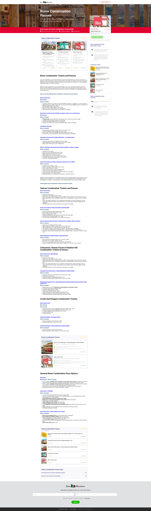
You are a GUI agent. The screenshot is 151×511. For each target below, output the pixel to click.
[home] (46, 2)
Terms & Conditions (72, 509)
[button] (105, 2)
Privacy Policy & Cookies (63, 509)
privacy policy (87, 498)
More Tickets (83, 38)
